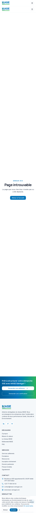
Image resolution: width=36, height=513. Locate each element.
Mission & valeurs (7, 436)
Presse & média (7, 467)
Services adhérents (8, 453)
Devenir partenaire (8, 464)
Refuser (5, 510)
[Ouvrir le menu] (32, 3)
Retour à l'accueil (18, 198)
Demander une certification (18, 393)
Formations (5, 456)
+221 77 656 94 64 (10, 484)
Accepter (13, 510)
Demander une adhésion (16, 388)
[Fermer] (19, 510)
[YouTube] (12, 423)
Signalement (6, 469)
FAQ (3, 444)
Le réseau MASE (7, 439)
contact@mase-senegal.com (13, 487)
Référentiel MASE (7, 441)
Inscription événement (9, 461)
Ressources (5, 459)
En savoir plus (28, 506)
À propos (5, 433)
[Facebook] (8, 423)
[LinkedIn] (3, 423)
